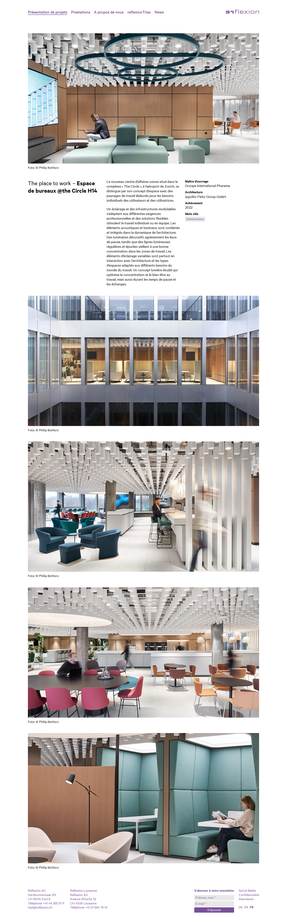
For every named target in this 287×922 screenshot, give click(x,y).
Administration (195, 219)
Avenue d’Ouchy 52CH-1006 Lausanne (83, 901)
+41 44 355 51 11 (53, 903)
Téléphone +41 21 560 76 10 (89, 907)
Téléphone (35, 903)
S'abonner (214, 910)
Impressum (246, 899)
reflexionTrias (139, 11)
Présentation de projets (47, 11)
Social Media (247, 890)
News (159, 11)
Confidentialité (249, 894)
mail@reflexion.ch (40, 907)
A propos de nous (109, 11)
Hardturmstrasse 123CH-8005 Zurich (42, 896)
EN (246, 907)
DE (241, 907)
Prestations (80, 11)
